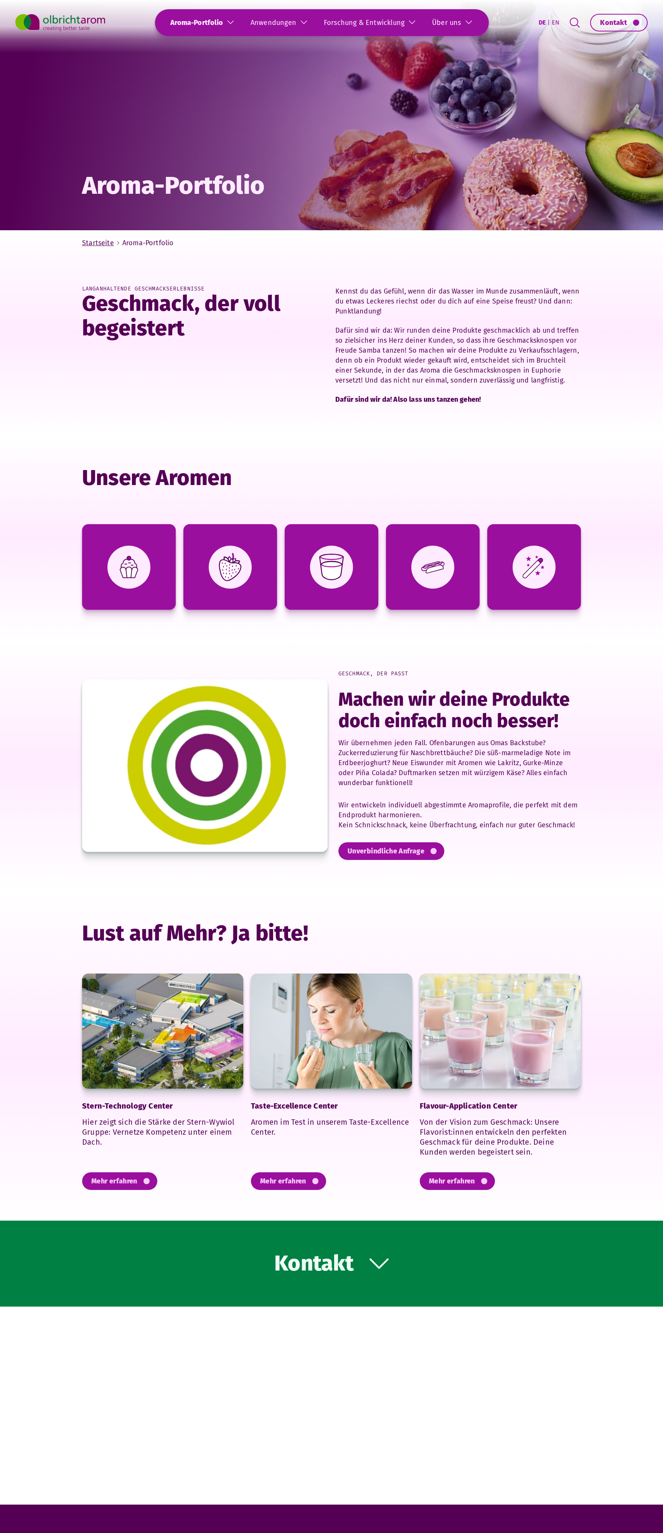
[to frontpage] (60, 22)
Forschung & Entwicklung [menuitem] (364, 22)
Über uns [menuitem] (446, 22)
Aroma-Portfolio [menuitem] (196, 22)
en (555, 22)
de (542, 22)
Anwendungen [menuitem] (273, 22)
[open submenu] (230, 22)
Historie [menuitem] (192, 56)
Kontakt (613, 22)
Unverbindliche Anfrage (386, 851)
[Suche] (575, 23)
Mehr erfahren (114, 1181)
